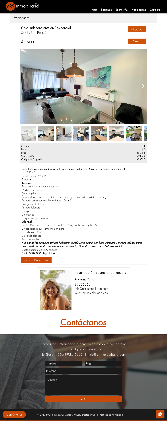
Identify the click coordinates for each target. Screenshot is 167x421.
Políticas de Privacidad (111, 414)
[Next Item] (142, 86)
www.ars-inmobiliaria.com (92, 293)
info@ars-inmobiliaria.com (91, 288)
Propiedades (21, 18)
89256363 (82, 284)
